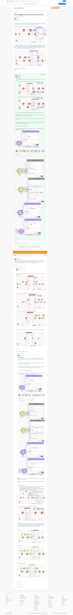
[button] (62, 4)
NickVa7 (19, 268)
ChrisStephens (18, 258)
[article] (30, 263)
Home (7, 3)
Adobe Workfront (16, 3)
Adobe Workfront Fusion (20, 3)
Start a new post (36, 252)
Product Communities (11, 3)
